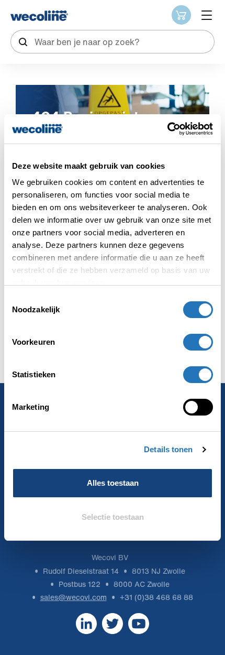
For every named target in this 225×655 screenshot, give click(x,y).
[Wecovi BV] (39, 15)
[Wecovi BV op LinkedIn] (86, 623)
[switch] (198, 342)
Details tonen (168, 449)
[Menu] (206, 15)
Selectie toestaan (113, 516)
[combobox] (112, 41)
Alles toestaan (113, 482)
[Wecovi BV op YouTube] (138, 623)
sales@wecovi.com (73, 597)
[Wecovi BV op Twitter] (112, 623)
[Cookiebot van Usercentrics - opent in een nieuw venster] (167, 129)
